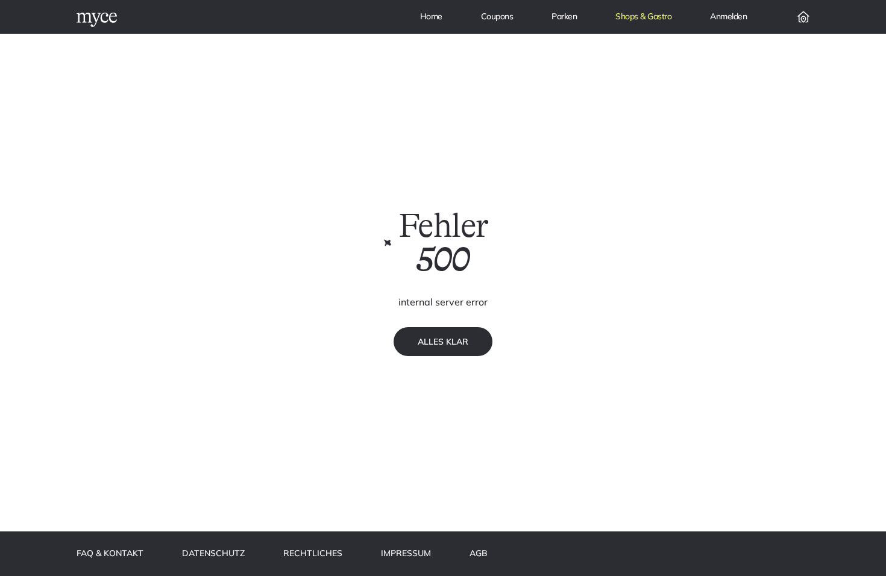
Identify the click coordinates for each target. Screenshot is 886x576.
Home (431, 16)
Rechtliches (312, 553)
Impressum (406, 553)
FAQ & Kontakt (110, 553)
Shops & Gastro (643, 16)
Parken (564, 16)
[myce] (97, 20)
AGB (479, 553)
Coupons (497, 16)
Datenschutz (213, 553)
